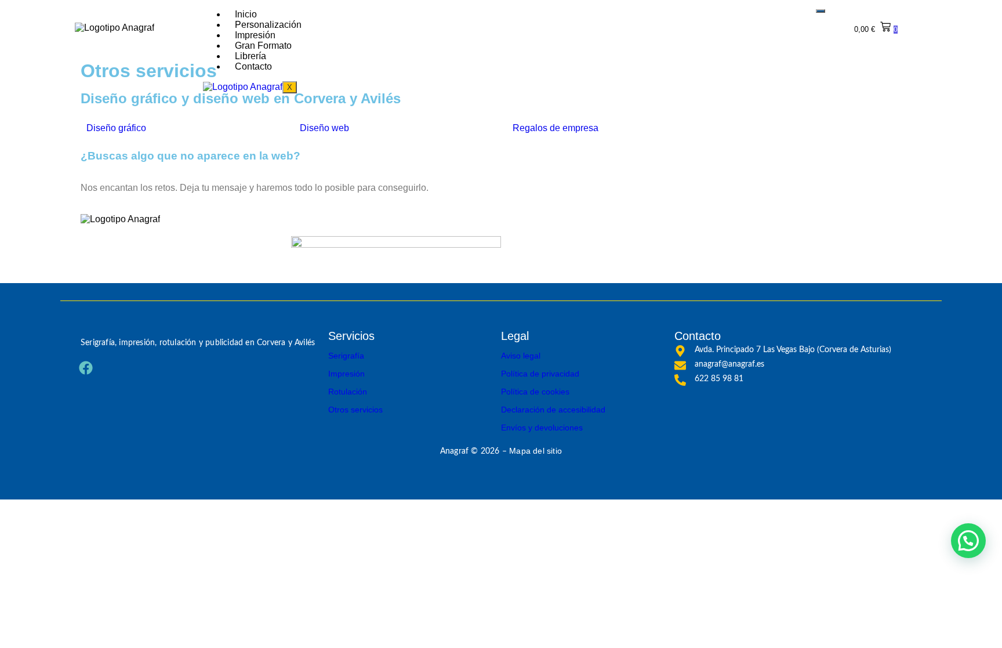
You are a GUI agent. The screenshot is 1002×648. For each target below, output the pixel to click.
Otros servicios (355, 409)
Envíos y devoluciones (542, 427)
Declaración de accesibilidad (553, 409)
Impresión (255, 35)
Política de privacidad (540, 373)
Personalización (268, 25)
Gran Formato (263, 45)
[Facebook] (86, 367)
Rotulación (347, 391)
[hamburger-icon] (820, 11)
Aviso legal (520, 355)
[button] (968, 540)
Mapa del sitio (535, 450)
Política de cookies (535, 391)
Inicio (246, 14)
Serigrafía (346, 355)
